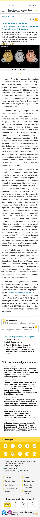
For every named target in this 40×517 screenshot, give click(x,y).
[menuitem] (20, 336)
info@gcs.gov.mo (11, 468)
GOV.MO (8, 477)
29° (34, 5)
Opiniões (27, 477)
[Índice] (2, 10)
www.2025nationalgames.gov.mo (21, 292)
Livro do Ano (9, 485)
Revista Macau (10, 481)
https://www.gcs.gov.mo (13, 466)
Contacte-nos (29, 481)
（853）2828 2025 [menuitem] (12, 339)
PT (37, 19)
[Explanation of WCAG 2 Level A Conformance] (35, 513)
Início (3, 16)
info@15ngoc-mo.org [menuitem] (14, 342)
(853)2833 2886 (10, 471)
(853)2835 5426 (25, 471)
